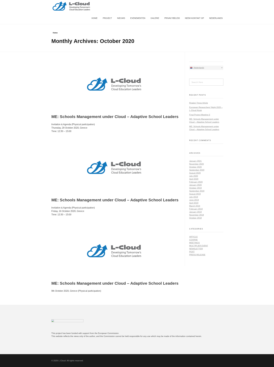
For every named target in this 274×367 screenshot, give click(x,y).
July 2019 (193, 197)
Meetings (194, 243)
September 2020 (196, 170)
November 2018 (196, 215)
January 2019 (195, 212)
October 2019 (195, 188)
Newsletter (196, 249)
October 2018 (195, 218)
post (192, 252)
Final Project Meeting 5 (199, 115)
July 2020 (193, 176)
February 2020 (196, 182)
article (193, 237)
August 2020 (195, 173)
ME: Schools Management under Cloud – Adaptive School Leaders (115, 116)
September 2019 (196, 191)
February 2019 (196, 209)
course (193, 240)
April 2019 (193, 203)
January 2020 (195, 185)
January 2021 (195, 161)
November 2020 (196, 164)
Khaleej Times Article (198, 103)
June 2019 (194, 200)
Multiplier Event (198, 246)
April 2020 (193, 179)
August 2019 (195, 194)
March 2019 (194, 206)
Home (55, 33)
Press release (197, 255)
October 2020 (195, 167)
